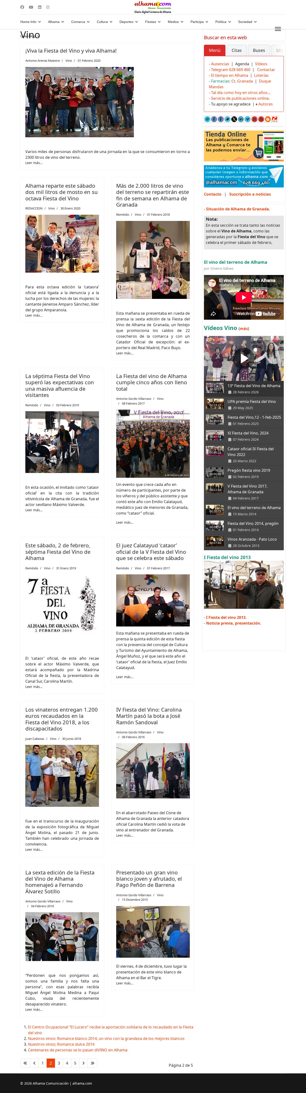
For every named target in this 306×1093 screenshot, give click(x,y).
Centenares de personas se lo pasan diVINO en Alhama (77, 1050)
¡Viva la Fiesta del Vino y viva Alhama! (71, 50)
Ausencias (220, 63)
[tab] (214, 50)
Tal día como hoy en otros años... (240, 92)
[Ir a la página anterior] (34, 1063)
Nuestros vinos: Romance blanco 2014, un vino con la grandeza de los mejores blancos (106, 1038)
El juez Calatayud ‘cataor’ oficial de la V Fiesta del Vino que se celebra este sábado (151, 551)
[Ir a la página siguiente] (83, 1063)
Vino (69, 60)
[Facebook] (22, 7)
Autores (265, 104)
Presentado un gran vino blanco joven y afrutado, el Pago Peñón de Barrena (149, 879)
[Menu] (278, 29)
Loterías (261, 75)
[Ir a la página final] (92, 1063)
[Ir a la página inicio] (25, 1063)
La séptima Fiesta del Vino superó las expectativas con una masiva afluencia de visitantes (59, 385)
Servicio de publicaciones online (240, 98)
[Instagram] (47, 7)
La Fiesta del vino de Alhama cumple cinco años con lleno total (151, 382)
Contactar (266, 69)
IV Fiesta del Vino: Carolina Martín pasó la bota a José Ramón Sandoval (149, 716)
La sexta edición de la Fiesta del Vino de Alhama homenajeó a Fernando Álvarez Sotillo (59, 882)
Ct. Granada (242, 81)
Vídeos (261, 63)
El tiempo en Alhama (229, 75)
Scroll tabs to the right (278, 53)
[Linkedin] (39, 7)
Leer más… (34, 162)
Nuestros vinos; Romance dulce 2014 (61, 1044)
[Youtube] (31, 7)
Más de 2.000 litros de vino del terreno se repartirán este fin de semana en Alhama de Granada (152, 195)
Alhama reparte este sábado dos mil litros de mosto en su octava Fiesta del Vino (61, 192)
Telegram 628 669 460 (230, 69)
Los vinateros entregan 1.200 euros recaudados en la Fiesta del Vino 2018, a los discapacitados (61, 719)
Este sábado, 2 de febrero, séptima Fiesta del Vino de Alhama (57, 551)
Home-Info (28, 22)
